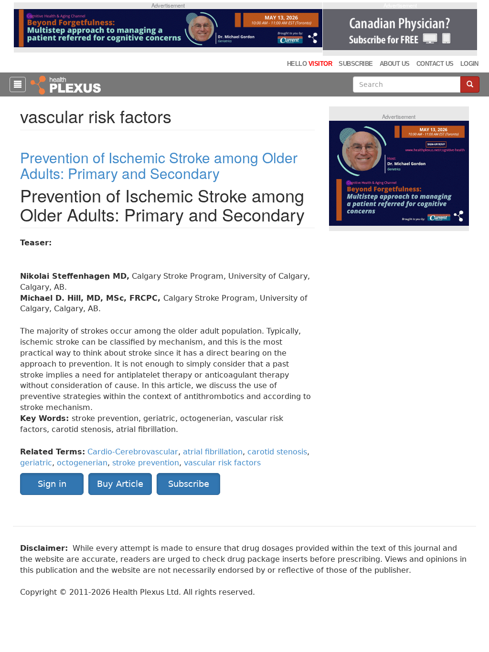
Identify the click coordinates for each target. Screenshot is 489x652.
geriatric (36, 462)
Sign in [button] (52, 484)
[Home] (67, 84)
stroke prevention (145, 462)
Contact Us (435, 63)
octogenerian (82, 462)
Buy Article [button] (120, 484)
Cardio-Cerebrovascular (132, 451)
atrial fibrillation (213, 451)
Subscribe (355, 63)
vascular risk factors (222, 462)
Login (469, 63)
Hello (309, 63)
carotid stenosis (277, 451)
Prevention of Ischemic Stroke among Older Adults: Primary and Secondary (159, 165)
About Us (395, 63)
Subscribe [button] (188, 484)
